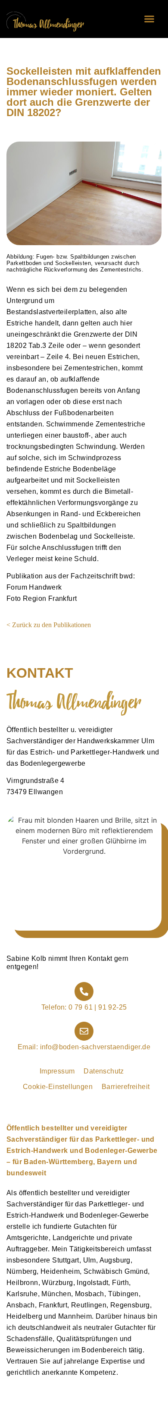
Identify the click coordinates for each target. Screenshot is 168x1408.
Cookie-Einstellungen (58, 1086)
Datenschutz (104, 1071)
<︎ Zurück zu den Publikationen (48, 624)
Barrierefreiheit (125, 1086)
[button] (149, 19)
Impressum (57, 1071)
